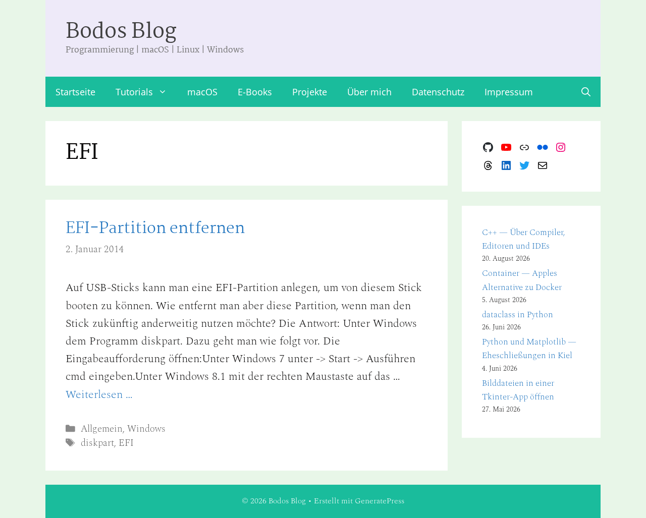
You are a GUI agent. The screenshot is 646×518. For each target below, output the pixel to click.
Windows (146, 429)
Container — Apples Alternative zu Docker (522, 280)
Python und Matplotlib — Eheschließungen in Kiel (529, 348)
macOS (202, 92)
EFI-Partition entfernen (155, 229)
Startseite (75, 92)
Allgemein (102, 429)
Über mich (369, 92)
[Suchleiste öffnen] (586, 92)
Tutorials (134, 92)
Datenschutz (438, 92)
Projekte (309, 92)
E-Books (255, 92)
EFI (126, 443)
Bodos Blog (121, 32)
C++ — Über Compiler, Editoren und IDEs (523, 239)
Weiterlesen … (99, 394)
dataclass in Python (517, 314)
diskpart (97, 443)
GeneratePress (379, 501)
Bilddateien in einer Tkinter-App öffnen (518, 390)
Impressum (508, 92)
